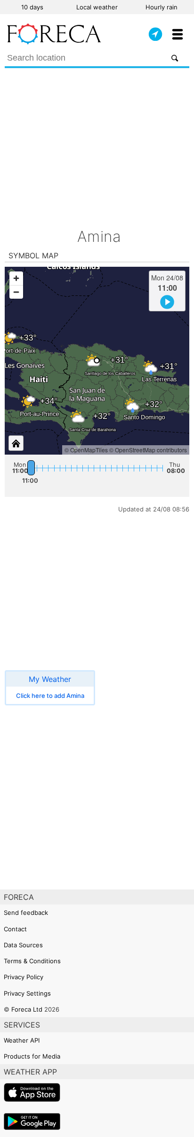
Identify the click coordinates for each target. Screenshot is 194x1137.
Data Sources (23, 945)
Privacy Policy (23, 977)
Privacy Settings (27, 993)
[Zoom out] (16, 292)
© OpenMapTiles (86, 450)
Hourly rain (162, 7)
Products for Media (32, 1056)
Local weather (97, 7)
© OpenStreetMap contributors (148, 450)
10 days (32, 7)
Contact (15, 929)
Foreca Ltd (26, 1009)
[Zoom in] (16, 278)
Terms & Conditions (32, 961)
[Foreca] (54, 42)
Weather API (22, 1040)
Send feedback (26, 912)
